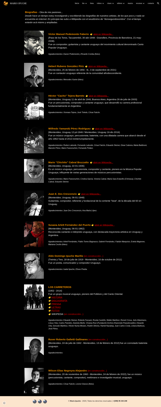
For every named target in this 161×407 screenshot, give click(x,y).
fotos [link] (92, 3)
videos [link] (99, 3)
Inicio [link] (77, 3)
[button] (158, 3)
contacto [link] (151, 3)
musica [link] (130, 3)
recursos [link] (139, 3)
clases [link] (109, 3)
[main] (86, 17)
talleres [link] (119, 3)
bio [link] (83, 3)
